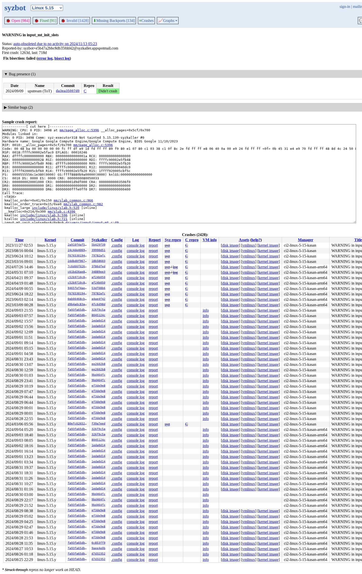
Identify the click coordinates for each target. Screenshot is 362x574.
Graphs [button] (166, 20)
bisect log (62, 58)
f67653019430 (78, 255)
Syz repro (173, 240)
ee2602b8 (98, 364)
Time (19, 240)
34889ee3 (98, 271)
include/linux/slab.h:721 (43, 219)
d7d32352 (98, 553)
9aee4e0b (98, 548)
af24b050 (98, 277)
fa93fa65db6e (78, 309)
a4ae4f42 (98, 299)
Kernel (50, 240)
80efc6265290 (78, 423)
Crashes (146, 20)
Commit (77, 240)
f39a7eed (98, 423)
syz (167, 245)
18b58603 (98, 261)
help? (256, 240)
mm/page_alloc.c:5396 (79, 130)
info (206, 310)
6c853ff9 (98, 542)
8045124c (98, 315)
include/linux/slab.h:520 (55, 208)
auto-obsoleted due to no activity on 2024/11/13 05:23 (55, 44)
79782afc (98, 255)
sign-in (345, 6)
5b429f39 (98, 244)
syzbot (15, 7)
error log (45, 58)
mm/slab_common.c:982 (83, 204)
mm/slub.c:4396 (61, 211)
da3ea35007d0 (68, 91)
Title (358, 240)
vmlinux (248, 245)
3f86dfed (98, 266)
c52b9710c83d (78, 277)
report (153, 245)
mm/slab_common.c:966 (73, 200)
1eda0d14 (98, 320)
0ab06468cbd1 (78, 299)
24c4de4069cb (78, 250)
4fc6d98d (98, 304)
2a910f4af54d (78, 244)
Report (155, 240)
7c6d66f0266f (78, 266)
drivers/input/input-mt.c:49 (92, 222)
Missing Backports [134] (114, 20)
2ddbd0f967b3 (78, 261)
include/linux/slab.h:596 (43, 215)
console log (136, 245)
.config (116, 245)
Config (117, 240)
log (175, 267)
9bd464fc (98, 374)
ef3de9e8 (98, 385)
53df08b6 (98, 288)
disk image (230, 245)
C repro (191, 240)
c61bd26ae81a (78, 271)
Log (135, 240)
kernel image (269, 245)
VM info (210, 240)
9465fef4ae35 (78, 288)
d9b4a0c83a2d (78, 304)
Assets (244, 240)
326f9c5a (98, 309)
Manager (305, 240)
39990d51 (98, 250)
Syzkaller (99, 240)
